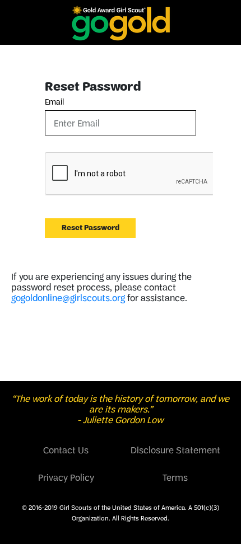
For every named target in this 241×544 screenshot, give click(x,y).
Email (54, 102)
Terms (175, 477)
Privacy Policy (66, 477)
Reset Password (90, 227)
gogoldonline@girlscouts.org (68, 297)
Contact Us (66, 450)
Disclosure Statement (175, 450)
